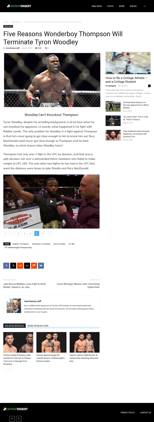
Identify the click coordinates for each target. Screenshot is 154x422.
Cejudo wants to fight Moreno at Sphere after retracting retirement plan (84, 358)
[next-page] (10, 370)
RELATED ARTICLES (14, 326)
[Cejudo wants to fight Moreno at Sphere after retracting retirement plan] (85, 342)
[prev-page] (5, 370)
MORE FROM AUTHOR (38, 326)
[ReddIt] (20, 266)
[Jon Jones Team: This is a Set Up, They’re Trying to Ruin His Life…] (113, 120)
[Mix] (34, 266)
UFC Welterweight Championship (18, 247)
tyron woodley (59, 244)
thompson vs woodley (41, 244)
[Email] (27, 266)
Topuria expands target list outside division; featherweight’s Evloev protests (50, 358)
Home (6, 22)
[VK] (41, 266)
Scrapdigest (111, 86)
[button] (144, 6)
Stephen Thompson (20, 244)
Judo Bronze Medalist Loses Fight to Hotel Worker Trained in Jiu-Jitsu (24, 285)
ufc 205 (71, 244)
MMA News (16, 22)
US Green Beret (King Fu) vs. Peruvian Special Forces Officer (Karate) (136, 105)
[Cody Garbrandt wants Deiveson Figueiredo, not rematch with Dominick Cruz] (113, 135)
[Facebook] (6, 266)
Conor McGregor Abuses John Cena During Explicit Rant (78, 285)
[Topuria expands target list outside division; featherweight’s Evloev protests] (51, 342)
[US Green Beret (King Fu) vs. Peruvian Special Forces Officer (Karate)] (113, 106)
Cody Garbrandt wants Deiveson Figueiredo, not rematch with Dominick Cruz (136, 134)
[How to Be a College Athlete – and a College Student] (128, 63)
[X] (13, 266)
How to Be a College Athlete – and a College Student (126, 79)
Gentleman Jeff (13, 48)
